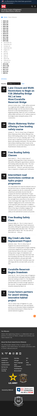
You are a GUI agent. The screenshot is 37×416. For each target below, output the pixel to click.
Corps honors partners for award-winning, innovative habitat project (20, 296)
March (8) (6, 58)
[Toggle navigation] (34, 6)
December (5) (7, 42)
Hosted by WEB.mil (7, 390)
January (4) (7, 62)
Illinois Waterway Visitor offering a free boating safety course (21, 126)
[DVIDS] (6, 353)
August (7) (6, 49)
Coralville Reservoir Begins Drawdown (19, 271)
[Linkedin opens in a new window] (17, 353)
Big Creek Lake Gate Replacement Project (19, 239)
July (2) (5, 51)
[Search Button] (31, 6)
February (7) (7, 60)
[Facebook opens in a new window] (10, 353)
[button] (8, 3)
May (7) (6, 55)
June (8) (6, 53)
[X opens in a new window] (2, 353)
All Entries (4, 79)
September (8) (8, 48)
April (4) (6, 57)
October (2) (7, 46)
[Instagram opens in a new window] (13, 353)
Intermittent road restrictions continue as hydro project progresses (21, 179)
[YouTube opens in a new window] (20, 353)
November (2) (7, 44)
